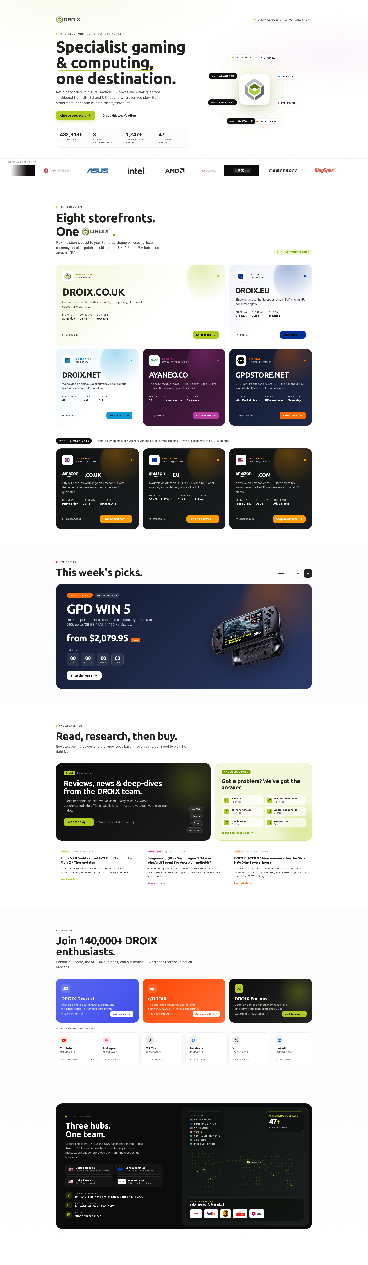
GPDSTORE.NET (269, 121)
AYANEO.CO (288, 103)
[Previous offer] (298, 573)
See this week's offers (121, 115)
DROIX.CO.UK (243, 57)
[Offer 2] (284, 573)
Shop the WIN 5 (81, 675)
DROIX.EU (269, 58)
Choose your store (73, 115)
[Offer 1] (279, 573)
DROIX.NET (288, 76)
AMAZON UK (245, 121)
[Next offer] (308, 573)
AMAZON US (226, 76)
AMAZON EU (226, 102)
